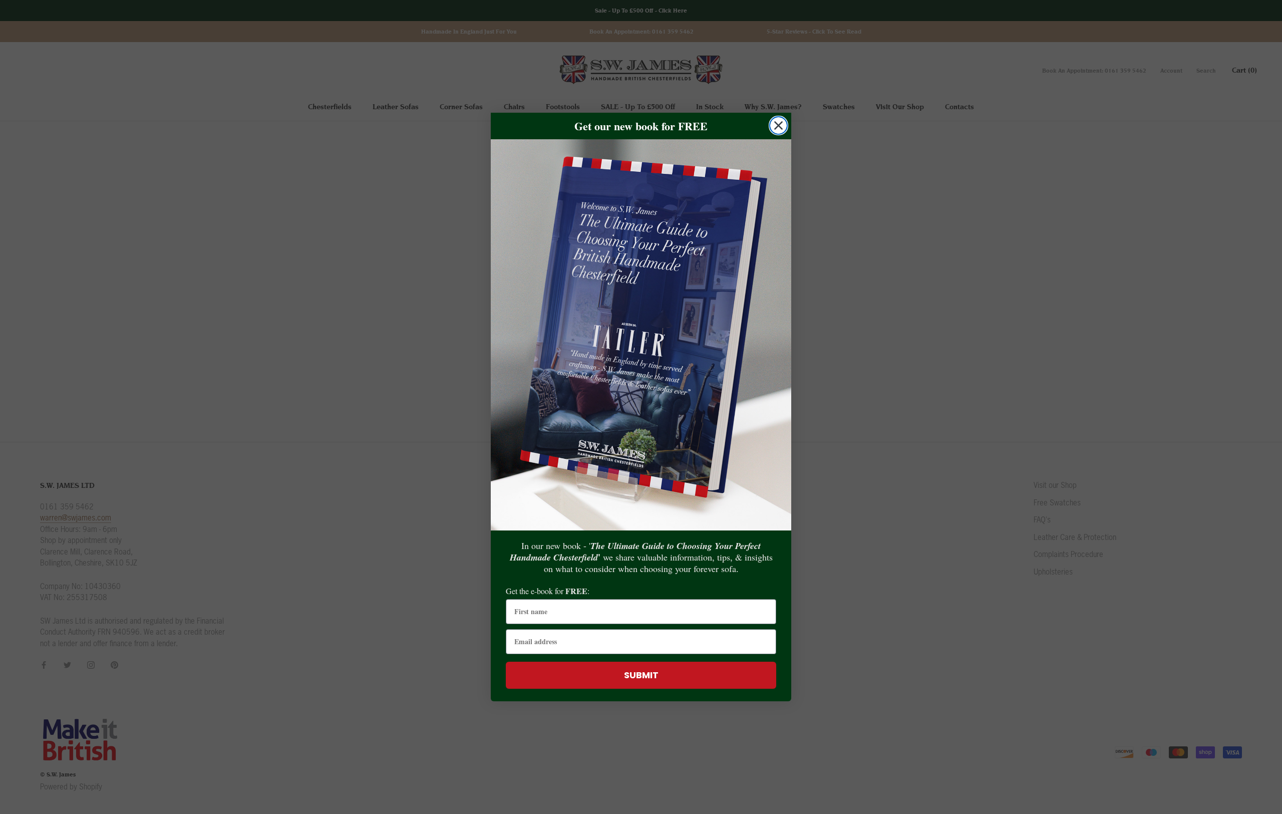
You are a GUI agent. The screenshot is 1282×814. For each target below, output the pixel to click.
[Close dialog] (778, 125)
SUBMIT (641, 675)
